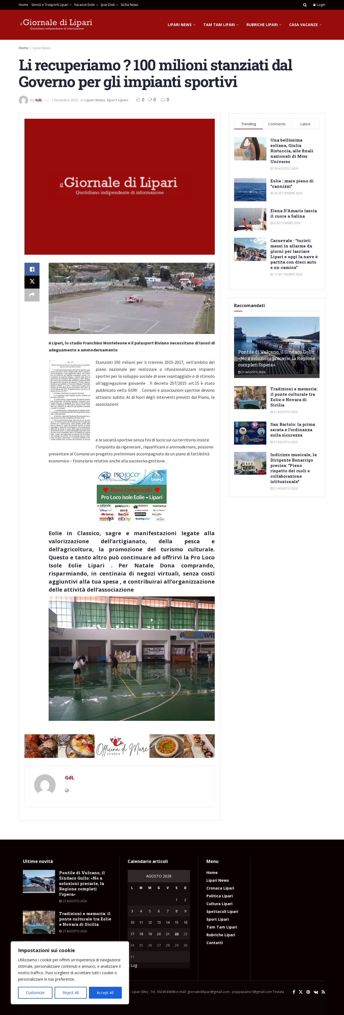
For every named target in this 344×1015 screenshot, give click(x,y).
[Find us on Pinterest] (308, 992)
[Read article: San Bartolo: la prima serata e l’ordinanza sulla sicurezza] (250, 433)
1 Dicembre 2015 (65, 100)
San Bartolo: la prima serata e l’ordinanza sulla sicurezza (292, 430)
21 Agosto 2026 (253, 372)
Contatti (214, 942)
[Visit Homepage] (56, 24)
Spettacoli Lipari (222, 911)
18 (141, 933)
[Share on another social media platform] (32, 295)
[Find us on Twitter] (301, 992)
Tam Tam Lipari (219, 24)
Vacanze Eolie (84, 4)
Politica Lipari (219, 895)
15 (176, 922)
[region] (70, 972)
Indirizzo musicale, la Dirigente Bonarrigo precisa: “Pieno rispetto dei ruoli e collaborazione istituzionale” (293, 468)
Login (320, 4)
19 (150, 933)
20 (159, 933)
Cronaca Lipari (220, 888)
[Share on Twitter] (32, 282)
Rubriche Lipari (262, 24)
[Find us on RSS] (323, 992)
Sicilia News (129, 4)
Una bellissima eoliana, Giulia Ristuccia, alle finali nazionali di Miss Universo (291, 150)
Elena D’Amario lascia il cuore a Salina (293, 213)
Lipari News (180, 24)
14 (168, 922)
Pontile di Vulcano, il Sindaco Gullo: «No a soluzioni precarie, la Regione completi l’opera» (276, 358)
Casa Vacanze (303, 24)
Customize (35, 992)
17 (132, 933)
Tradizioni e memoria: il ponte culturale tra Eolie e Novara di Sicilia (293, 397)
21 (168, 933)
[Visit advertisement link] (119, 746)
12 (150, 922)
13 (159, 922)
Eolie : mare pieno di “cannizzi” (292, 183)
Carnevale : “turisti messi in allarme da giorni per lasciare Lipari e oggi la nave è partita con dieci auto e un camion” (294, 254)
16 (185, 922)
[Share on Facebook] (32, 269)
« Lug (132, 965)
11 (141, 922)
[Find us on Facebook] (294, 992)
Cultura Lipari (219, 903)
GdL (38, 100)
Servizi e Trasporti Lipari (49, 4)
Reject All (71, 992)
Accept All (105, 992)
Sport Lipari (117, 100)
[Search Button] (305, 5)
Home (23, 4)
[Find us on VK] (316, 992)
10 (132, 922)
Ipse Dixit (108, 4)
